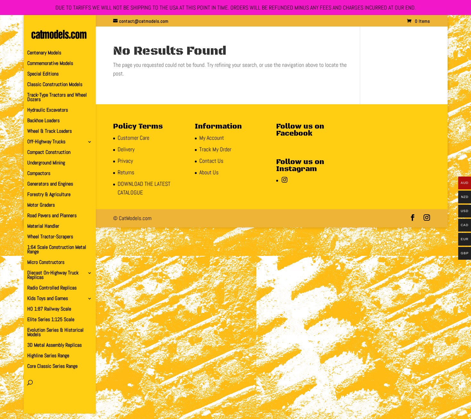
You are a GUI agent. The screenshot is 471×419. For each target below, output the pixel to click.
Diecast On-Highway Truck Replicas (52, 276)
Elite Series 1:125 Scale (50, 320)
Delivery (126, 149)
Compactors (38, 174)
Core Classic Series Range (52, 366)
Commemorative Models (50, 64)
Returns (126, 172)
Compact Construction (48, 152)
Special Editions (43, 74)
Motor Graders (41, 205)
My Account (211, 137)
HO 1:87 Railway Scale (49, 309)
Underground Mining (46, 163)
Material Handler (43, 226)
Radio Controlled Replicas (52, 288)
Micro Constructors (45, 262)
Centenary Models (44, 53)
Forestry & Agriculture (48, 195)
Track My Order (215, 149)
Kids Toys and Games (47, 299)
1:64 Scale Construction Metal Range (56, 250)
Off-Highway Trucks (46, 142)
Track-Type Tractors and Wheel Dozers (57, 98)
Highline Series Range (48, 356)
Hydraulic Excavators (47, 110)
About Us (209, 172)
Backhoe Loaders (43, 121)
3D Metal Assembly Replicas (54, 345)
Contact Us (211, 160)
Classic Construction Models (54, 85)
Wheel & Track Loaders (49, 131)
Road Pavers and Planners (52, 216)
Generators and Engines (50, 184)
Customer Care (133, 137)
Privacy (125, 160)
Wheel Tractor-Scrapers (50, 237)
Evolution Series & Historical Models (55, 333)
